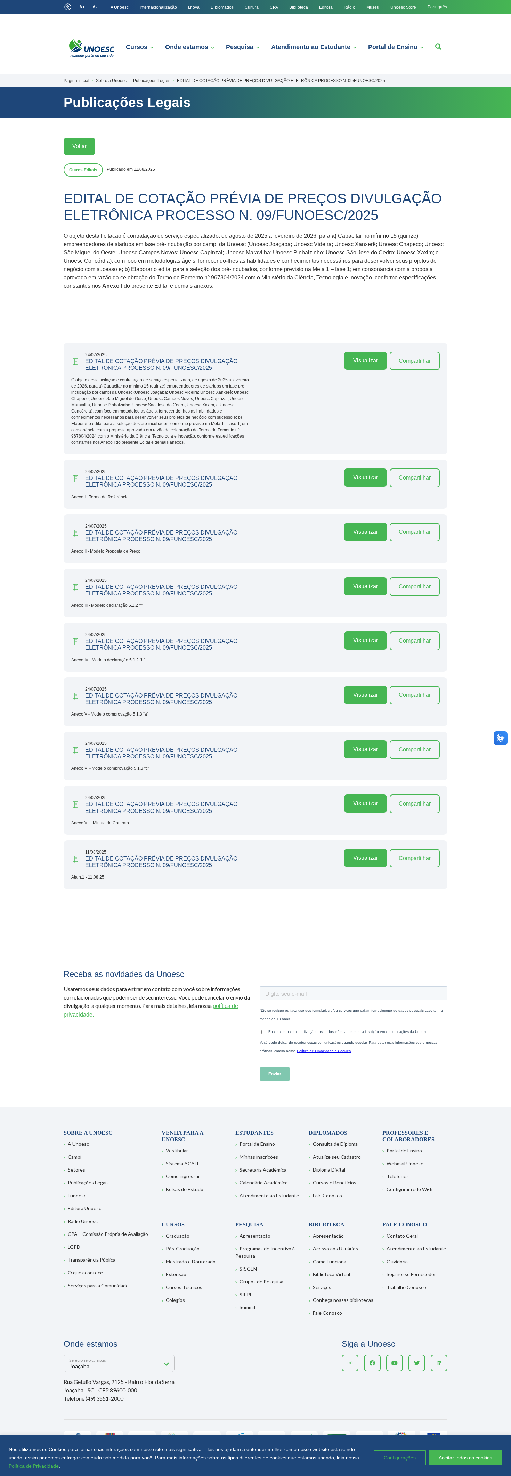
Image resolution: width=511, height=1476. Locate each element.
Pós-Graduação (183, 1248)
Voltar (79, 146)
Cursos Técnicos (184, 1287)
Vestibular (177, 1150)
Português (437, 7)
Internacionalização (158, 7)
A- (94, 7)
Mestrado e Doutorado (191, 1261)
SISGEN (248, 1269)
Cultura (252, 7)
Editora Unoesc (84, 1208)
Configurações (400, 1457)
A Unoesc (120, 7)
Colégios (175, 1300)
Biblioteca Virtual (331, 1274)
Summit (248, 1307)
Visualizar (365, 361)
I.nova (194, 7)
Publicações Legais (88, 1182)
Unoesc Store (403, 7)
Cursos (136, 46)
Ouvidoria (397, 1261)
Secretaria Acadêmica (263, 1170)
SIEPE (246, 1294)
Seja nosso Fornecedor (411, 1274)
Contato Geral (402, 1236)
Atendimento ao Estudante (310, 46)
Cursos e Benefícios (334, 1182)
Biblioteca (298, 7)
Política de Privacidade (34, 1466)
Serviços (322, 1287)
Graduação (177, 1236)
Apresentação (255, 1236)
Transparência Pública (91, 1260)
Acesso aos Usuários (335, 1248)
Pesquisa (239, 46)
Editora (326, 7)
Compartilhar (415, 361)
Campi (74, 1157)
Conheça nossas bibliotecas (343, 1300)
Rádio (349, 7)
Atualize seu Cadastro (337, 1157)
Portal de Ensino (392, 46)
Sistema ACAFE (183, 1163)
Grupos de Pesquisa (261, 1282)
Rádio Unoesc (83, 1221)
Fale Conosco (327, 1195)
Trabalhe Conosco (406, 1287)
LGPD (74, 1247)
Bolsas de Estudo (184, 1189)
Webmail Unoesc (405, 1163)
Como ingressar (183, 1176)
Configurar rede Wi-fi (409, 1189)
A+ (82, 7)
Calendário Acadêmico (264, 1182)
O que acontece (85, 1272)
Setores (76, 1170)
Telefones (398, 1176)
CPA (274, 7)
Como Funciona (329, 1261)
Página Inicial (76, 80)
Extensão (176, 1274)
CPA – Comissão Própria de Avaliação (108, 1234)
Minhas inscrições (259, 1157)
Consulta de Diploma (335, 1144)
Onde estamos (186, 46)
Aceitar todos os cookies (465, 1457)
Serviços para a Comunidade (98, 1285)
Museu (372, 7)
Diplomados (222, 7)
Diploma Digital (329, 1170)
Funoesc (77, 1195)
